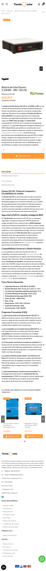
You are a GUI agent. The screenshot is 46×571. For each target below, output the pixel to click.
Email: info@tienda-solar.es (14, 475)
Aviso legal (6, 518)
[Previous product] (43, 12)
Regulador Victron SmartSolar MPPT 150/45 (31, 425)
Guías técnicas (8, 556)
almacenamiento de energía (26, 276)
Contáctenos (7, 508)
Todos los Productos (10, 535)
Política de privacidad (10, 527)
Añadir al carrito (24, 156)
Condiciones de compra (11, 524)
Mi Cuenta (6, 547)
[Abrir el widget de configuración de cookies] (3, 567)
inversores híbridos (32, 254)
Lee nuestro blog (9, 515)
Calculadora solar (9, 553)
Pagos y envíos (8, 544)
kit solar (38, 137)
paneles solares (7, 278)
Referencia (5, 94)
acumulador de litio (30, 242)
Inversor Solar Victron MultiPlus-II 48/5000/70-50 (11, 425)
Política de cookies (9, 521)
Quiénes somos (8, 505)
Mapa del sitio (8, 512)
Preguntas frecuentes (10, 550)
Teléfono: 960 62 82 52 (12, 471)
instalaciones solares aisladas (12, 133)
